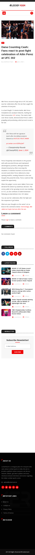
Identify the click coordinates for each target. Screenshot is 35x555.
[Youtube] (17, 488)
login (7, 220)
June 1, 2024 (23, 150)
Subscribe (17, 352)
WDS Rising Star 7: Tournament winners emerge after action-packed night (22, 291)
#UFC (22, 138)
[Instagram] (13, 488)
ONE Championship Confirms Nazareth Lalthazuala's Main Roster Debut (21, 312)
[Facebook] (2, 488)
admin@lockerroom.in (10, 482)
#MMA (27, 138)
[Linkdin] (9, 488)
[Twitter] (6, 488)
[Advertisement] (17, 80)
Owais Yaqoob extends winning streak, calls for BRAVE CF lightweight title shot (22, 301)
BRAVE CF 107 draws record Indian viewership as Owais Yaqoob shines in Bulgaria (21, 270)
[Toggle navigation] (4, 13)
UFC (3, 43)
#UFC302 (17, 138)
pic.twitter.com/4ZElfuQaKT (15, 143)
